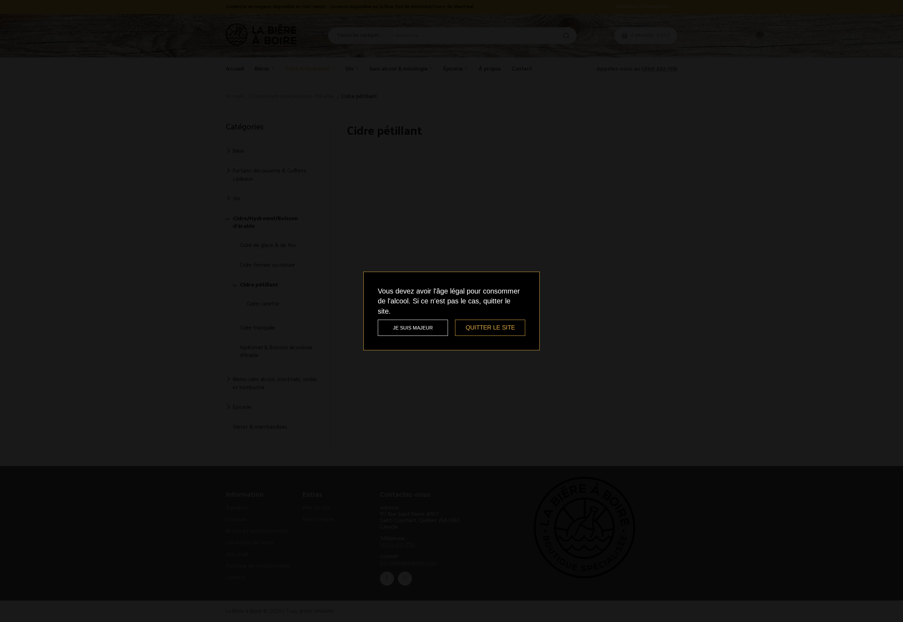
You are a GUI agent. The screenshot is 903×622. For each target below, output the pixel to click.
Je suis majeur (413, 328)
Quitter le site (490, 327)
